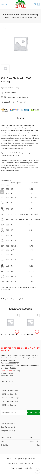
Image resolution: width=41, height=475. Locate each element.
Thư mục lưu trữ (16, 468)
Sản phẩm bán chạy (8, 431)
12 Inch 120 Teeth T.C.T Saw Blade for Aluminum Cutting (30, 334)
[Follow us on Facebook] (6, 381)
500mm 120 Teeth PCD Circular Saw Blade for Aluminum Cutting (10, 334)
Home (7, 17)
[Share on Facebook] (17, 102)
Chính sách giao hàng (10, 390)
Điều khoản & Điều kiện (10, 398)
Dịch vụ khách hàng (8, 423)
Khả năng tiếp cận (26, 463)
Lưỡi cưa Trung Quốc (29, 17)
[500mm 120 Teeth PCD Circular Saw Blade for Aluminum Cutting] (10, 322)
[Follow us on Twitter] (3, 381)
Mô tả (20, 118)
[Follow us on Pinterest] (9, 381)
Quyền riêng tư (12, 463)
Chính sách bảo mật (9, 394)
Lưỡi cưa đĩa (15, 17)
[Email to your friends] (25, 102)
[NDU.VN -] (20, 4)
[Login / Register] (35, 4)
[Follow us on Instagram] (13, 381)
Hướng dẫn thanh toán (10, 401)
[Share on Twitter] (13, 102)
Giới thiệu (28, 468)
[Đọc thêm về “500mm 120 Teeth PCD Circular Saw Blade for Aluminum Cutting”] (17, 332)
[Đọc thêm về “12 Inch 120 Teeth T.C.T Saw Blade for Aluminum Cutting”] (37, 332)
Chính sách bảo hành (9, 405)
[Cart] (38, 4)
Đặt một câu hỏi (10, 92)
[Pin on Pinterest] (21, 102)
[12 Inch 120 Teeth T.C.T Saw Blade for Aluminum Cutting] (30, 322)
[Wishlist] (4, 27)
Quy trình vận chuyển (8, 427)
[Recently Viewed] (37, 470)
